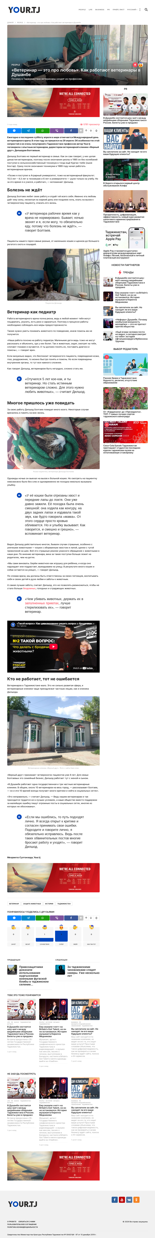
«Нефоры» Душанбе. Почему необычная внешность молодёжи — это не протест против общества (131, 323)
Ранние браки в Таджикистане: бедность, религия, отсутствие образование (120, 380)
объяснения (76, 1026)
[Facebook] (115, 1200)
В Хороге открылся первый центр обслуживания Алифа (121, 184)
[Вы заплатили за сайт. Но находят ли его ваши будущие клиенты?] (85, 1009)
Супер (61, 944)
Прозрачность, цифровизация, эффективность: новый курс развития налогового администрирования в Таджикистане (123, 218)
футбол (10, 1024)
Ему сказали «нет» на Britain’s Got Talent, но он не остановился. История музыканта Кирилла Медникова (53, 1031)
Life (90, 10)
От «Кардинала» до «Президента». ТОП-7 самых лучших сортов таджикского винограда (122, 414)
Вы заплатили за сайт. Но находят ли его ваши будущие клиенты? (84, 1031)
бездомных (29, 588)
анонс (16, 1022)
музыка (56, 1022)
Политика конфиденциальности (22, 1227)
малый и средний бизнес (81, 1024)
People (82, 10)
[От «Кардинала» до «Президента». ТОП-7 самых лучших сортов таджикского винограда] (125, 398)
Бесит (28, 944)
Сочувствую (44, 944)
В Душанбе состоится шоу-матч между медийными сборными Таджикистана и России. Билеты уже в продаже (20, 1031)
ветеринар (14, 904)
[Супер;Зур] (140, 64)
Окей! (75, 944)
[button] (139, 9)
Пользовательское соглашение (22, 1224)
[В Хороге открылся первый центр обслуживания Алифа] (125, 170)
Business (99, 10)
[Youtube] (122, 1200)
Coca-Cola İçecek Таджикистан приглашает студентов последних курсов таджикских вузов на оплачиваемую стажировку (121, 449)
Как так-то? (91, 944)
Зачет (13, 944)
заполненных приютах (42, 603)
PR (108, 10)
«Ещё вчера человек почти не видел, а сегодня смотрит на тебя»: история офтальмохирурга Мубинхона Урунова (131, 337)
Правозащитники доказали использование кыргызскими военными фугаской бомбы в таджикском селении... (34, 975)
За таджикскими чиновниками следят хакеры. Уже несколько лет (83, 971)
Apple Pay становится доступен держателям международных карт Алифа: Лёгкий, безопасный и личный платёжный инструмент (123, 254)
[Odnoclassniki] (136, 1200)
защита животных (32, 904)
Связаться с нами (26, 1222)
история (49, 904)
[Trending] (135, 64)
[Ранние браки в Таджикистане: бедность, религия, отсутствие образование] (125, 364)
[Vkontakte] (129, 1200)
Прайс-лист (118, 10)
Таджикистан (64, 904)
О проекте (11, 1222)
